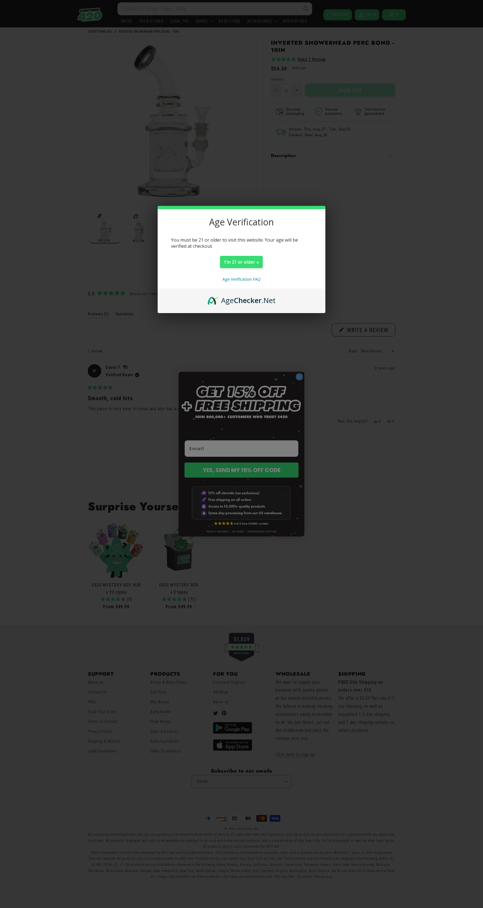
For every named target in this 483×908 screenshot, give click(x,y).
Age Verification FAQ (241, 279)
